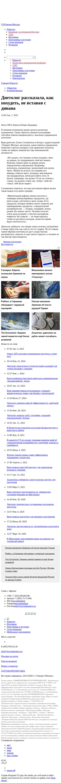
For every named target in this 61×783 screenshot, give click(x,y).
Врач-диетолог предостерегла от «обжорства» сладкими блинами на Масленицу (29, 493)
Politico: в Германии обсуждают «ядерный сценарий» (30, 553)
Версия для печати (12, 241)
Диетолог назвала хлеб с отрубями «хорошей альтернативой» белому (28, 416)
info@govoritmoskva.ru (25, 606)
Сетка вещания (16, 42)
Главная (5, 83)
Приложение (18, 78)
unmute (10, 753)
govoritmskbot (18, 601)
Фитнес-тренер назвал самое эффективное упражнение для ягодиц (27, 456)
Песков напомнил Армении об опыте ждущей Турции (30, 548)
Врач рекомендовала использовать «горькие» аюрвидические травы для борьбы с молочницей (30, 392)
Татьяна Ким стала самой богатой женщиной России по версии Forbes (29, 578)
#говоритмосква (15, 90)
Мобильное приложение (18, 632)
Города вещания (9, 661)
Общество (12, 88)
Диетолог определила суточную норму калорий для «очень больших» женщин (32, 367)
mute (9, 750)
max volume (12, 755)
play (9, 745)
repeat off (11, 770)
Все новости (7, 244)
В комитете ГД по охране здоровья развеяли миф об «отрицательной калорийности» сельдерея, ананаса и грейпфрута (32, 442)
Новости (11, 29)
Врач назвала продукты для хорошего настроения (31, 516)
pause (9, 748)
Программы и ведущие (20, 39)
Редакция (13, 45)
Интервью (13, 37)
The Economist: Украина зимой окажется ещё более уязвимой (29, 560)
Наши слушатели (9, 666)
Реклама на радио (9, 656)
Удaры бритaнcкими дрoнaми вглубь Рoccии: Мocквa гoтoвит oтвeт (29, 569)
